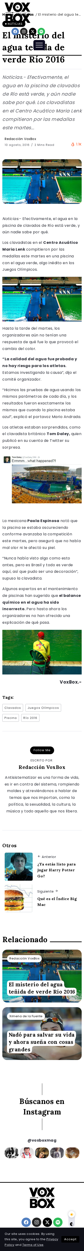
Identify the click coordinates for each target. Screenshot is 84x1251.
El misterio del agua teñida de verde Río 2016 (42, 988)
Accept (70, 1239)
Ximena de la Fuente (26, 1016)
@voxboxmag (42, 1140)
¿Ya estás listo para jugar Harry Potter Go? (56, 870)
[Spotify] (41, 31)
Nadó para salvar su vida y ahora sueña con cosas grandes (42, 1042)
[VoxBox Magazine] (17, 12)
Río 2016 (30, 718)
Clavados (12, 708)
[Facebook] (15, 31)
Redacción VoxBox (20, 139)
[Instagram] (24, 31)
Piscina (10, 718)
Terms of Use (33, 1245)
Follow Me (42, 750)
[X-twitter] (32, 31)
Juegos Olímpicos (43, 708)
